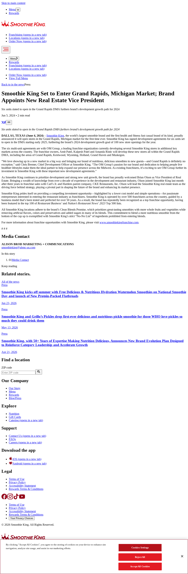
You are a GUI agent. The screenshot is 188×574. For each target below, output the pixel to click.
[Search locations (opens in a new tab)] (38, 372)
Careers (25, 442)
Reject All (140, 557)
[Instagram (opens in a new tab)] (10, 498)
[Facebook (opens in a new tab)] (4, 498)
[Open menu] (5, 49)
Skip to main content (13, 3)
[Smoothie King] (23, 28)
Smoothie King (55, 135)
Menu (12, 9)
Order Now (27, 41)
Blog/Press (15, 398)
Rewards (14, 13)
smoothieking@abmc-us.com (18, 247)
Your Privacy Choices (21, 518)
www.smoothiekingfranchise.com (119, 222)
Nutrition (14, 413)
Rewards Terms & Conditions (26, 489)
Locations (26, 38)
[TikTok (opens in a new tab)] (16, 498)
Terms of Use (16, 479)
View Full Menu (18, 78)
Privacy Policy (17, 482)
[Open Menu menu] (18, 10)
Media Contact (20, 259)
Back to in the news (12, 84)
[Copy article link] (9, 122)
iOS (26, 459)
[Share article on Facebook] (5, 122)
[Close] (182, 556)
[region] (94, 556)
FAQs (12, 439)
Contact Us (27, 435)
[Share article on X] (2, 122)
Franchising (28, 34)
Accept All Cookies (140, 566)
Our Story (14, 388)
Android (29, 463)
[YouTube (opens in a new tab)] (22, 498)
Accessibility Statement (22, 485)
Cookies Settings (140, 547)
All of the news (10, 281)
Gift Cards (15, 417)
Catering (26, 420)
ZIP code (6, 367)
